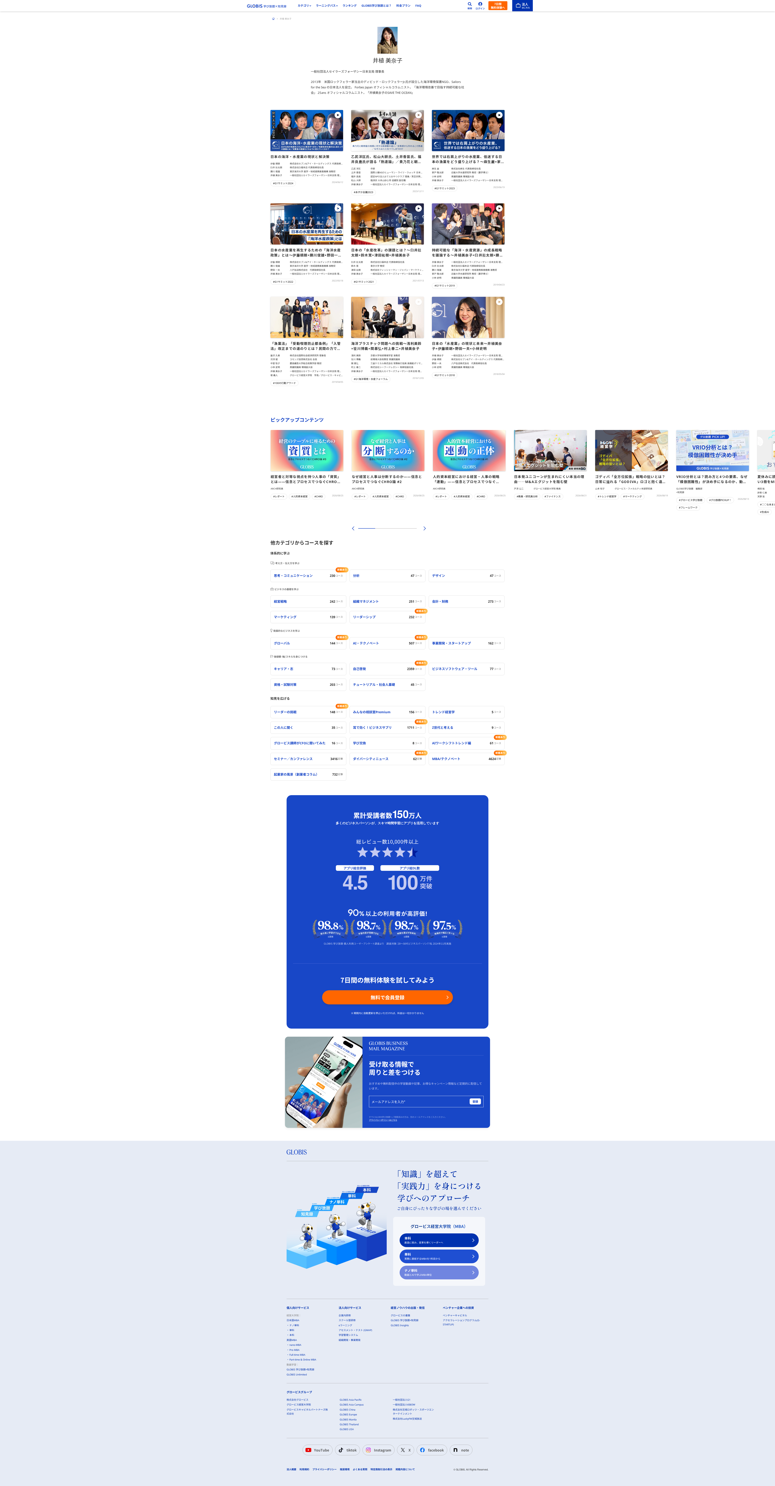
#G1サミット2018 (445, 375)
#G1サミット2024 (283, 183)
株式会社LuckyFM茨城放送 (407, 1418)
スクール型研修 (347, 1320)
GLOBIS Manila (348, 1419)
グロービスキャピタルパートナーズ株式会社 (307, 1411)
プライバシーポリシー (324, 1469)
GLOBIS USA (347, 1429)
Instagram (382, 1450)
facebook (436, 1450)
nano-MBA (295, 1345)
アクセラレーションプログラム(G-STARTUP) (461, 1322)
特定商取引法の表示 (381, 1469)
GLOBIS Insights (400, 1325)
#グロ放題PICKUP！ (720, 500)
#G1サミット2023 (445, 188)
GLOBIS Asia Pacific (351, 1399)
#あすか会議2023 (363, 192)
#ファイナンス (553, 496)
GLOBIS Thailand (349, 1424)
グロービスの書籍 (400, 1315)
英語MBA (292, 1340)
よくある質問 (360, 1469)
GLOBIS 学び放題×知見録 (300, 1369)
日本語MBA (293, 1320)
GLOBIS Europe (348, 1414)
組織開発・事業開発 (349, 1340)
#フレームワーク (688, 507)
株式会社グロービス (297, 1399)
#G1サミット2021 (364, 281)
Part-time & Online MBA (302, 1359)
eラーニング (345, 1325)
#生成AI (764, 512)
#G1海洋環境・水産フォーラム (371, 379)
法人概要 (291, 1469)
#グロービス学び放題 (690, 500)
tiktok (352, 1450)
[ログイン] (480, 5)
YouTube (321, 1450)
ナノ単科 (418, 1272)
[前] (352, 528)
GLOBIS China (347, 1409)
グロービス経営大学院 (299, 1404)
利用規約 (304, 1469)
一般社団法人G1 (402, 1399)
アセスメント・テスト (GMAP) (355, 1330)
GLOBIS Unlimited (297, 1374)
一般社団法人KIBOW (404, 1404)
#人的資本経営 (299, 496)
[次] (422, 528)
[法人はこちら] (522, 5)
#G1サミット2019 (445, 285)
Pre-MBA (294, 1350)
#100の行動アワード (284, 383)
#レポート (279, 496)
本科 (423, 1240)
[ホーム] (273, 18)
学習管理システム (348, 1335)
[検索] (469, 5)
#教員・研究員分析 (527, 496)
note (465, 1450)
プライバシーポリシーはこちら (383, 1120)
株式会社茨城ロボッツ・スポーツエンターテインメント (413, 1411)
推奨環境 (345, 1469)
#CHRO (318, 496)
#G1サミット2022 (283, 281)
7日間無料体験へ (498, 5)
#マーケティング (632, 496)
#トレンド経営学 (607, 496)
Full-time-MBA (297, 1354)
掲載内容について (405, 1469)
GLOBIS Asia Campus (352, 1404)
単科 (422, 1256)
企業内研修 (345, 1315)
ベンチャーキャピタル (455, 1315)
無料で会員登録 (387, 997)
